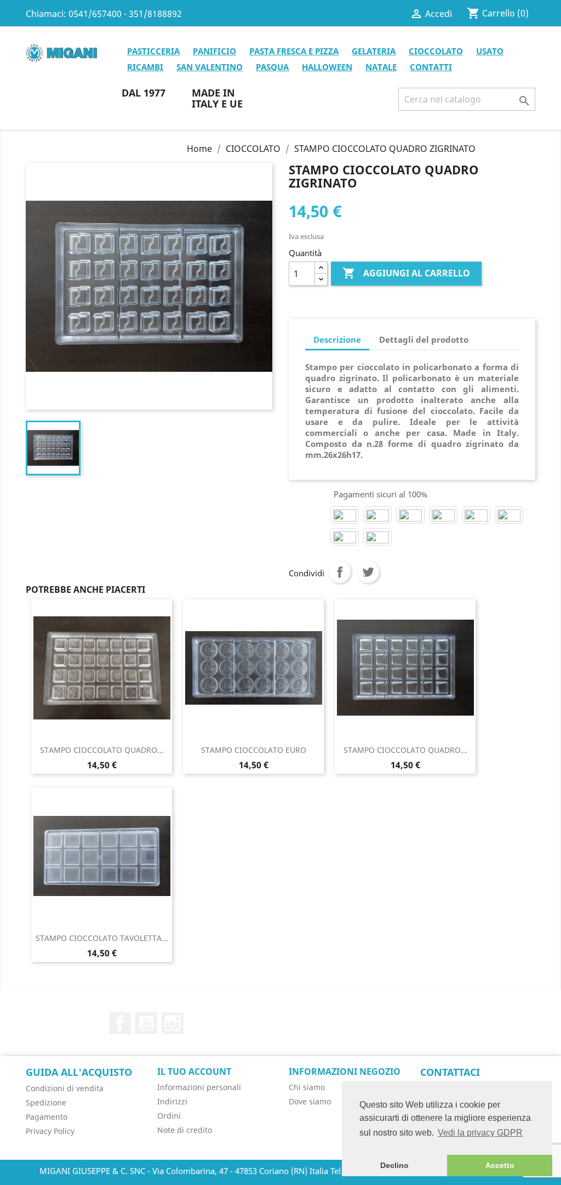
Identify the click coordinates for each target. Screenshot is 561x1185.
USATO (489, 51)
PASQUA (272, 66)
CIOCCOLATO (436, 51)
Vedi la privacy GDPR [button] (480, 1132)
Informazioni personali (199, 1087)
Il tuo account (194, 1071)
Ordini (169, 1115)
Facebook (120, 1023)
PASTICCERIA (153, 51)
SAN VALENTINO (209, 66)
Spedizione (46, 1102)
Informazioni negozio (344, 1071)
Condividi (340, 572)
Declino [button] (394, 1165)
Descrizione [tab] (337, 339)
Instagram (173, 1023)
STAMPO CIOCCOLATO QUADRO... (102, 750)
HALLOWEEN (327, 66)
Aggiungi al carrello (406, 273)
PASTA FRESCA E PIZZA (294, 51)
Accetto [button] (499, 1165)
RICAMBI (145, 66)
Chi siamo (307, 1087)
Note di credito (184, 1130)
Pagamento (46, 1117)
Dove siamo (310, 1101)
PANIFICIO (214, 51)
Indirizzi (172, 1101)
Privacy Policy (50, 1131)
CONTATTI (431, 66)
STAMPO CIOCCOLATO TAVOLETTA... (102, 938)
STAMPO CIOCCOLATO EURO (253, 750)
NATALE (381, 66)
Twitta (368, 572)
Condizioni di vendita (65, 1088)
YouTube (146, 1023)
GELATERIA (374, 51)
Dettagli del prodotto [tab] (423, 339)
